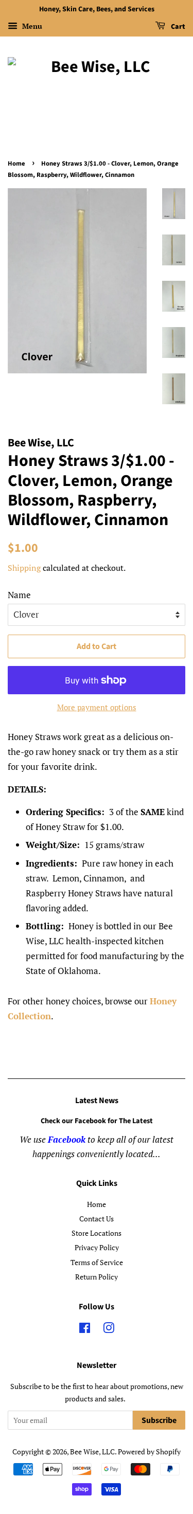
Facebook (66, 1139)
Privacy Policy (97, 1247)
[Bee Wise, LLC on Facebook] (85, 1330)
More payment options (96, 707)
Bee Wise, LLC (92, 1451)
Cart (177, 27)
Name (19, 595)
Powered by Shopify (149, 1451)
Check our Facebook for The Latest (97, 1120)
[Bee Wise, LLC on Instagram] (108, 1330)
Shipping (24, 567)
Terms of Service (97, 1262)
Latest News (96, 1100)
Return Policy (96, 1277)
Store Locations (96, 1233)
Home (16, 163)
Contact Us (96, 1218)
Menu (31, 26)
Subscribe (159, 1420)
